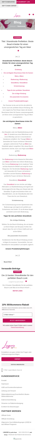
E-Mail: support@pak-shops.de (13, 370)
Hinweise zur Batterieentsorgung (12, 403)
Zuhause (13, 26)
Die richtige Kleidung (19, 93)
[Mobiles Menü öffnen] (2, 15)
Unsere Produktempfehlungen (18, 101)
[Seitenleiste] (2, 135)
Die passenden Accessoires (19, 97)
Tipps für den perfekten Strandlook (18, 90)
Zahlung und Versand (8, 391)
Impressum (5, 384)
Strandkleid (14, 82)
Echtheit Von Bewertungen (10, 407)
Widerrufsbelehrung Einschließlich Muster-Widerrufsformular (15, 395)
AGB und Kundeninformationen (11, 387)
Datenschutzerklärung (17, 327)
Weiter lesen (17, 291)
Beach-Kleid (8, 262)
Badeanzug (14, 79)
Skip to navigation (8, 2)
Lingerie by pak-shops (16, 282)
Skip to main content (9, 5)
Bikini (16, 76)
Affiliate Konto (6, 415)
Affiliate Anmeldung (7, 419)
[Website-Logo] (17, 15)
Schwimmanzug (19, 86)
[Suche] (5, 15)
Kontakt (3, 380)
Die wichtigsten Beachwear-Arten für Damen (18, 73)
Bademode (21, 26)
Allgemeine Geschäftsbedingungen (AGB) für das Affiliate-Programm (16, 423)
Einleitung (18, 69)
